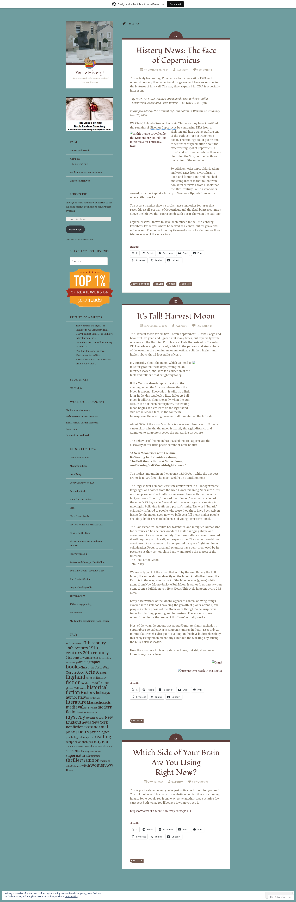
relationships (83, 742)
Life (98, 698)
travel (69, 766)
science (101, 746)
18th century (77, 647)
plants (71, 732)
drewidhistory (77, 595)
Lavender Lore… (84, 342)
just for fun (91, 698)
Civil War (102, 667)
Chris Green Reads (79, 516)
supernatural (77, 755)
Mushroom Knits (78, 465)
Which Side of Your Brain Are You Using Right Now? (176, 762)
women (98, 765)
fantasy (101, 678)
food (95, 683)
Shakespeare (87, 751)
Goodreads (71, 428)
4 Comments (204, 325)
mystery (75, 716)
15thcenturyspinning (81, 604)
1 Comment (204, 70)
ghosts (69, 688)
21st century (75, 657)
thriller (74, 760)
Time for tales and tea (81, 499)
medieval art (90, 707)
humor (71, 697)
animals (104, 657)
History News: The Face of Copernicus (176, 55)
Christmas (87, 667)
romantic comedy (83, 746)
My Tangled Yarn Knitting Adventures (89, 620)
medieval (75, 707)
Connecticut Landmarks (78, 435)
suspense (95, 755)
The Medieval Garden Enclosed (82, 422)
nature (101, 718)
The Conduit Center (80, 579)
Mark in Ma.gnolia (209, 671)
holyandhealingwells (81, 587)
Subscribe (78, 194)
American (91, 658)
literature (76, 702)
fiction (73, 682)
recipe (70, 742)
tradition (90, 760)
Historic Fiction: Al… (86, 359)
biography (91, 662)
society (98, 751)
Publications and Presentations (86, 172)
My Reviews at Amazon (78, 409)
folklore (86, 683)
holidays (103, 692)
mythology (92, 717)
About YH (75, 158)
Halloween (80, 688)
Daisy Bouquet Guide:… (88, 333)
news (86, 722)
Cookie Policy (71, 896)
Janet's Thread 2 (78, 553)
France (104, 682)
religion (100, 741)
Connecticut (75, 672)
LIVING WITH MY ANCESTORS (86, 524)
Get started (175, 4)
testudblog (75, 474)
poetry (82, 731)
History (88, 692)
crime (93, 671)
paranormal (96, 727)
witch (85, 765)
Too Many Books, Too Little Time (87, 570)
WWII (72, 770)
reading (103, 736)
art (80, 662)
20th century (96, 652)
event (89, 677)
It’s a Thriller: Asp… (86, 350)
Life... (73, 507)
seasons (73, 750)
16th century (74, 643)
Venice (77, 766)
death (103, 672)
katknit (182, 70)
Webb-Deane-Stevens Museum (82, 416)
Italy (82, 697)
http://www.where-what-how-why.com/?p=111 (160, 811)
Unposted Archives (80, 180)
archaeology (72, 662)
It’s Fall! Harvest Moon (176, 316)
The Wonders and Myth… (89, 325)
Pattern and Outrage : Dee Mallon (87, 562)
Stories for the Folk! (80, 532)
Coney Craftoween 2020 (82, 482)
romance (70, 746)
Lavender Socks (78, 491)
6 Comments (200, 782)
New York (99, 722)
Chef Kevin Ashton (79, 457)
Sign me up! (75, 229)
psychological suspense (80, 737)
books (73, 666)
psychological (100, 732)
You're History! (89, 73)
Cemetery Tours (80, 163)
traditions (105, 760)
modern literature (87, 712)
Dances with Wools (80, 150)
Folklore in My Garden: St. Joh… (92, 329)
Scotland (108, 746)
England (75, 677)
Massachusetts (99, 702)
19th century (82, 650)
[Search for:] (87, 261)
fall (94, 678)
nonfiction (75, 726)
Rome (94, 746)
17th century (94, 643)
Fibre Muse (76, 612)
